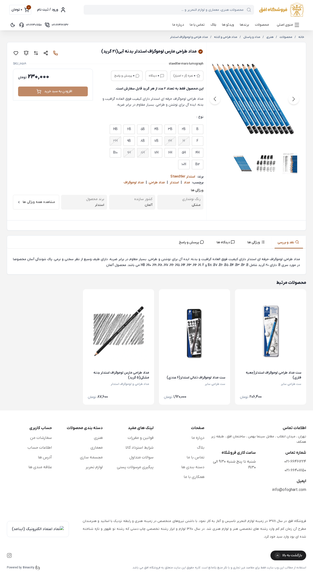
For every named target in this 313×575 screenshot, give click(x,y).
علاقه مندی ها (40, 467)
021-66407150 (295, 470)
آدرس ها (45, 457)
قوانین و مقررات (141, 437)
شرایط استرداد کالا (139, 447)
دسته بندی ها (192, 467)
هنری (98, 437)
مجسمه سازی (91, 457)
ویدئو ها (228, 24)
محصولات (262, 24)
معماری (96, 447)
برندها (244, 24)
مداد (187, 182)
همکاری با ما (194, 477)
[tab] (289, 242)
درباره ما (178, 24)
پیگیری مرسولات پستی (135, 467)
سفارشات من (41, 437)
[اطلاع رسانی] (26, 53)
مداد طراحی (157, 182)
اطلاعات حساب (39, 447)
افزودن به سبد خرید (58, 91)
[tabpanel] (156, 262)
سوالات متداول (141, 457)
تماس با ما (197, 24)
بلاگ (213, 24)
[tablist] (156, 242)
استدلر (174, 182)
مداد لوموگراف (134, 182)
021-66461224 (295, 461)
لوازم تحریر (94, 467)
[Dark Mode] (12, 24)
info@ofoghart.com (289, 489)
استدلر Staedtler (182, 176)
